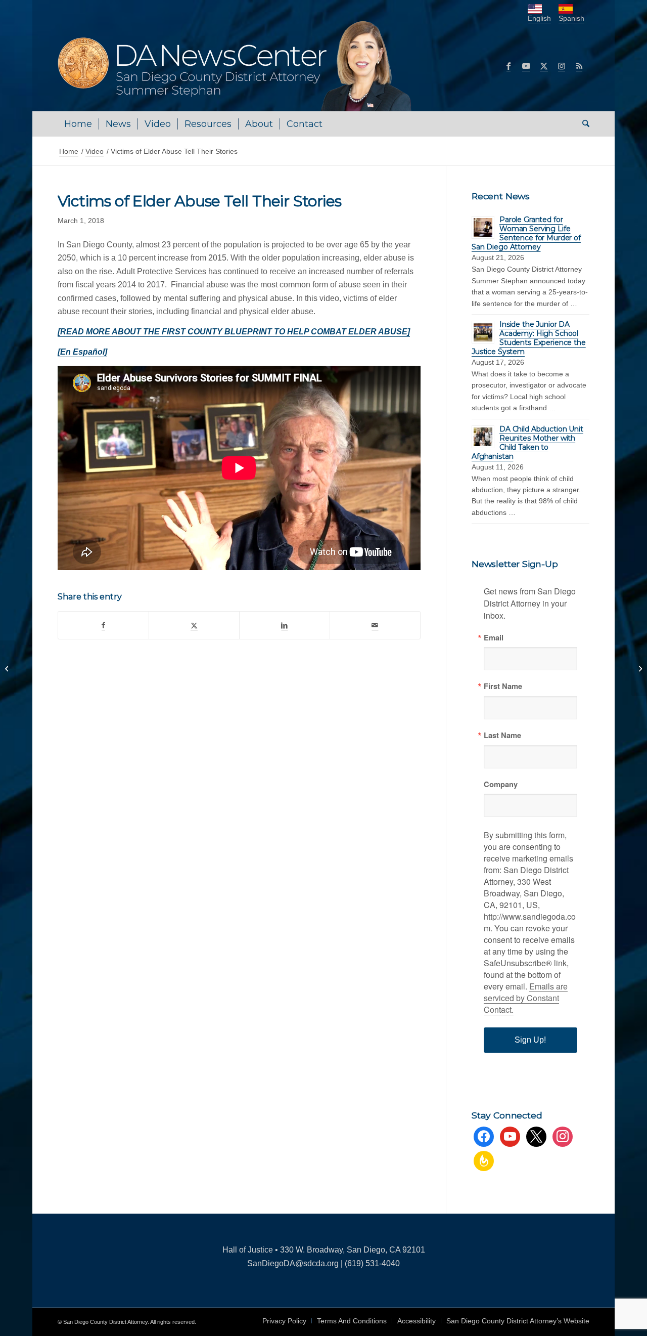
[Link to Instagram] (561, 65)
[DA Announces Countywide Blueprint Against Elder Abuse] (8, 668)
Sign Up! (530, 1040)
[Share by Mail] (375, 625)
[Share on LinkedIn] (285, 625)
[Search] (582, 124)
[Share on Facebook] (103, 625)
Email (493, 637)
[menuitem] (78, 124)
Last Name (502, 735)
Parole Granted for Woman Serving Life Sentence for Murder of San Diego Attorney (526, 233)
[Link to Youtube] (526, 65)
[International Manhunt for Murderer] (639, 668)
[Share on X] (194, 625)
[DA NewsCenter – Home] (236, 65)
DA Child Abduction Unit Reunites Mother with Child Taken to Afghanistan (527, 442)
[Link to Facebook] (508, 65)
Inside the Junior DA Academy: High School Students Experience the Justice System (529, 338)
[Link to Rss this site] (579, 65)
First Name (503, 686)
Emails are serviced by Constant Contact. (526, 997)
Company (501, 784)
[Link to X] (543, 65)
